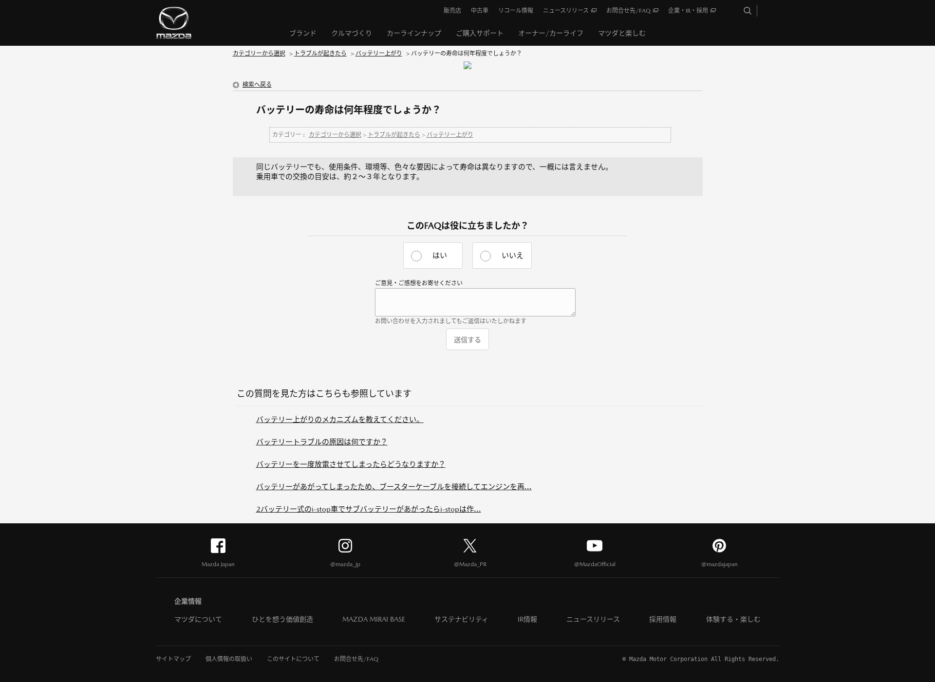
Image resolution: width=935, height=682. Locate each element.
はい (439, 255)
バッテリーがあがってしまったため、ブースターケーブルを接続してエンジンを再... (394, 486)
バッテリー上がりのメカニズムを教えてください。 (340, 419)
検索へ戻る (257, 84)
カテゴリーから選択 (259, 53)
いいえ (513, 255)
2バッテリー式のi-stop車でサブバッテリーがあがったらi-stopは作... (368, 509)
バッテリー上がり (378, 53)
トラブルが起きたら (320, 53)
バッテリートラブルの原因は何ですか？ (322, 442)
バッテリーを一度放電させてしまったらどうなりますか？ (351, 464)
